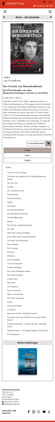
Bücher (19, 17)
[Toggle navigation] (5, 12)
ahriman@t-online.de (12, 404)
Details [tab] (27, 160)
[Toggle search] (50, 12)
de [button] (49, 2)
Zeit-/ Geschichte (31, 17)
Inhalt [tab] (27, 150)
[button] (28, 411)
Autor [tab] (27, 155)
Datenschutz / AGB (9, 410)
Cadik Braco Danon (12, 97)
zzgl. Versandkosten (12, 80)
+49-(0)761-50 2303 (44, 5)
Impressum (6, 413)
